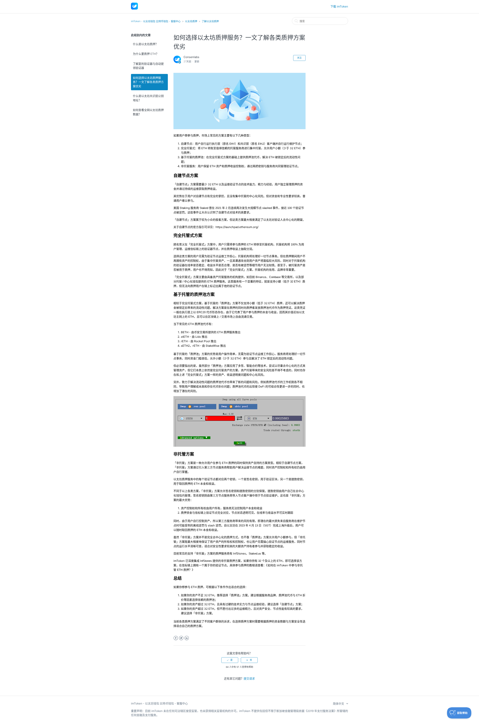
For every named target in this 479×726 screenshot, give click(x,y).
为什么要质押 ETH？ (146, 54)
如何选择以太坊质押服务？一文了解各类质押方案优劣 (148, 82)
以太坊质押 (191, 21)
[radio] (229, 660)
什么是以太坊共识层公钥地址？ (148, 98)
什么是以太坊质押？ (145, 44)
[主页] (134, 8)
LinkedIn (186, 638)
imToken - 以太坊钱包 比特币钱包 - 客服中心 (156, 21)
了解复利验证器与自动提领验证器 (148, 66)
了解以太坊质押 (210, 21)
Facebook (175, 638)
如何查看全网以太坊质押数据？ (148, 112)
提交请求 (249, 678)
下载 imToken (339, 6)
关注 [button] (299, 57)
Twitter (181, 638)
